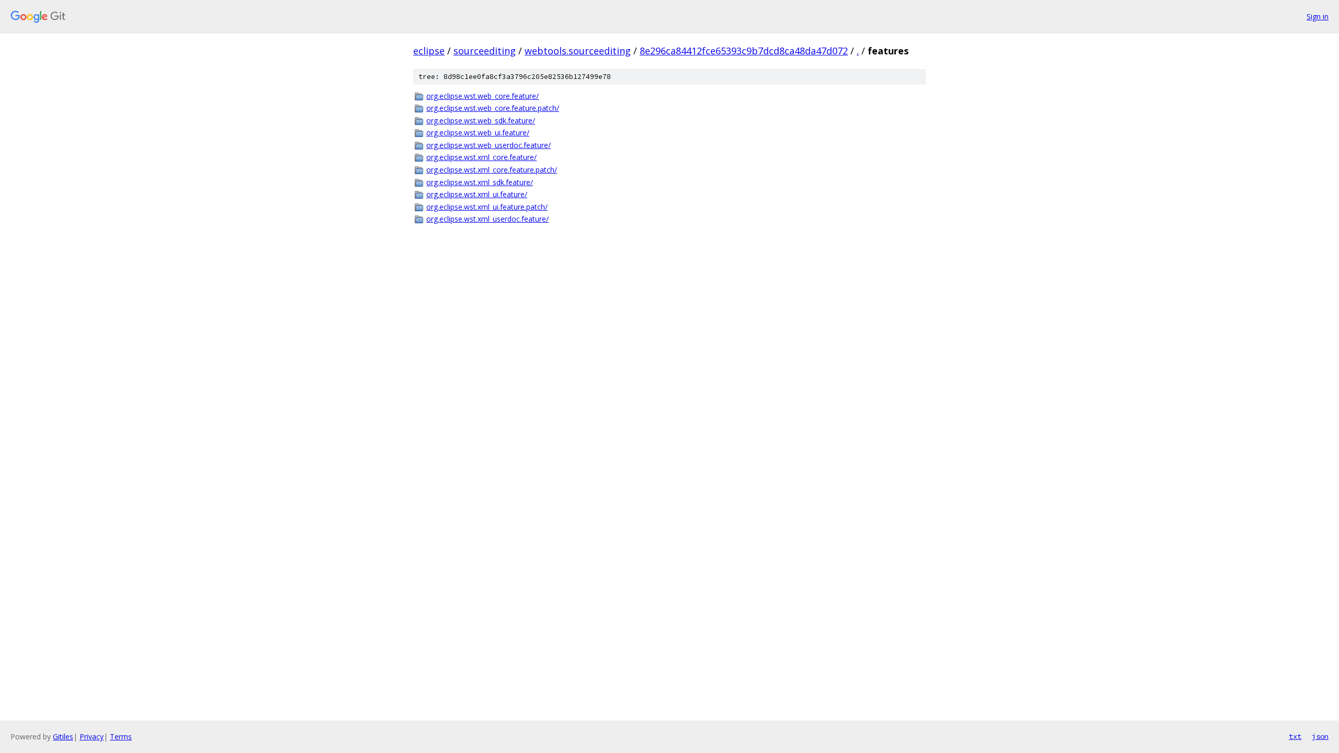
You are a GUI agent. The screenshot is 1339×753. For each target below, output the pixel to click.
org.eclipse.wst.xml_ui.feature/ (476, 194)
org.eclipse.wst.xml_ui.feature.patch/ (487, 207)
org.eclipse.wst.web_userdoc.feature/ (488, 145)
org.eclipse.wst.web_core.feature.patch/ (492, 108)
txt (1295, 736)
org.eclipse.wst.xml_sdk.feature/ (479, 182)
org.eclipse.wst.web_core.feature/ (482, 96)
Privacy (92, 736)
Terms (121, 736)
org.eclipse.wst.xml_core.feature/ (481, 157)
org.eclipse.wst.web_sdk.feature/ (480, 121)
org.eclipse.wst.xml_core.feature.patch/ (491, 170)
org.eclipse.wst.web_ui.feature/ (477, 133)
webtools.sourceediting (578, 50)
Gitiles (63, 736)
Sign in (1318, 16)
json (1320, 736)
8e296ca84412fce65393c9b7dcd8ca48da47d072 (744, 50)
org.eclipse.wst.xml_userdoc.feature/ (487, 219)
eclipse (429, 50)
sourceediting (484, 50)
